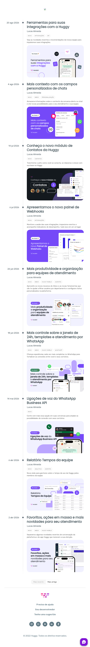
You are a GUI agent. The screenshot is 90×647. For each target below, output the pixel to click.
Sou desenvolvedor (45, 609)
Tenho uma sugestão (45, 614)
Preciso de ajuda (45, 604)
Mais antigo (52, 582)
